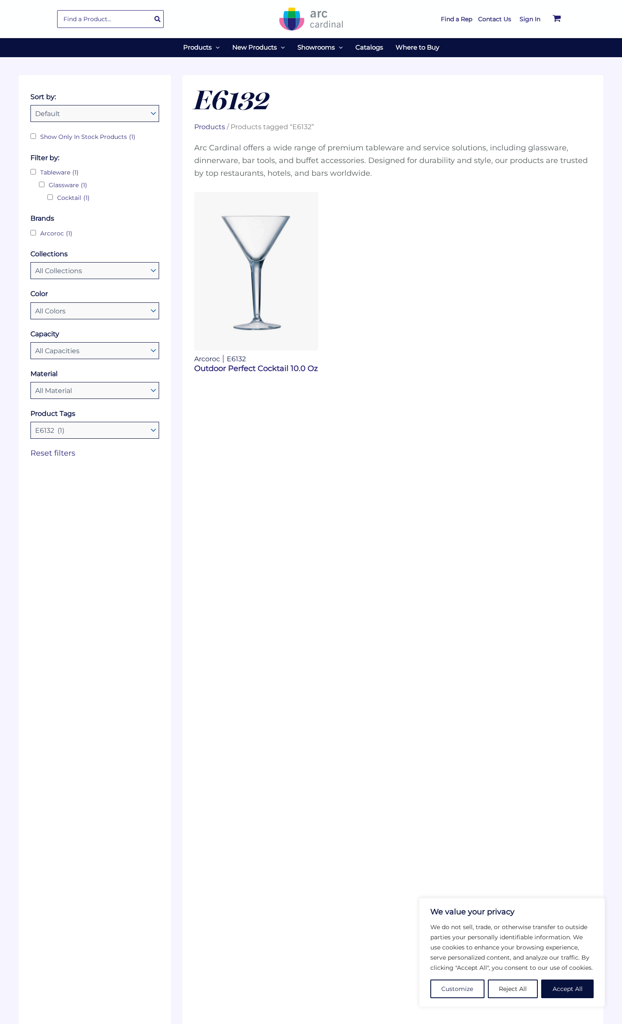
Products (209, 126)
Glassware (68, 185)
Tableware (59, 172)
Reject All (513, 989)
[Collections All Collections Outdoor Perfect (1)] (94, 270)
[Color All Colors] (94, 310)
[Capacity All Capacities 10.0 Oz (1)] (94, 350)
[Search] (158, 19)
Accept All (568, 989)
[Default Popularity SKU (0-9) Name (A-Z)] (94, 113)
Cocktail (73, 198)
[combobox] (110, 19)
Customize (457, 989)
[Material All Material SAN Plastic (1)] (94, 390)
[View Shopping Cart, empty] (557, 19)
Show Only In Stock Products (87, 137)
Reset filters (52, 453)
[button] (216, 47)
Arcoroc (56, 233)
